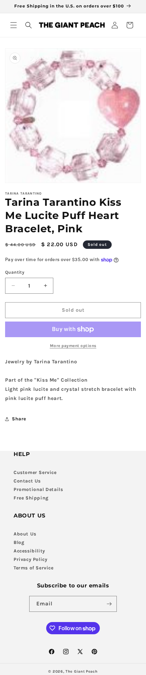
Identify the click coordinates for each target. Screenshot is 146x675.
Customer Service (35, 472)
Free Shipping (31, 498)
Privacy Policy (30, 559)
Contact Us (27, 481)
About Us (25, 534)
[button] (13, 25)
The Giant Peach (82, 671)
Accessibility (29, 551)
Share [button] (19, 419)
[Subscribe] (109, 604)
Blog (19, 542)
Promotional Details (38, 489)
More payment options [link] (73, 345)
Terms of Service (34, 568)
